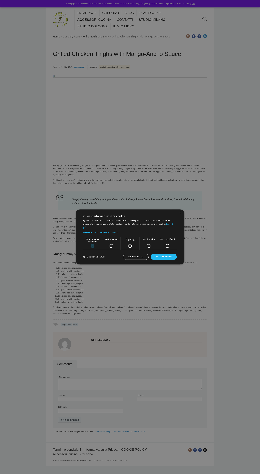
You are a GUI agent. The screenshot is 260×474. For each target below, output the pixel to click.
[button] (130, 232)
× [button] (180, 213)
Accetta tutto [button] (164, 256)
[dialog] (130, 236)
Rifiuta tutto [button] (135, 256)
